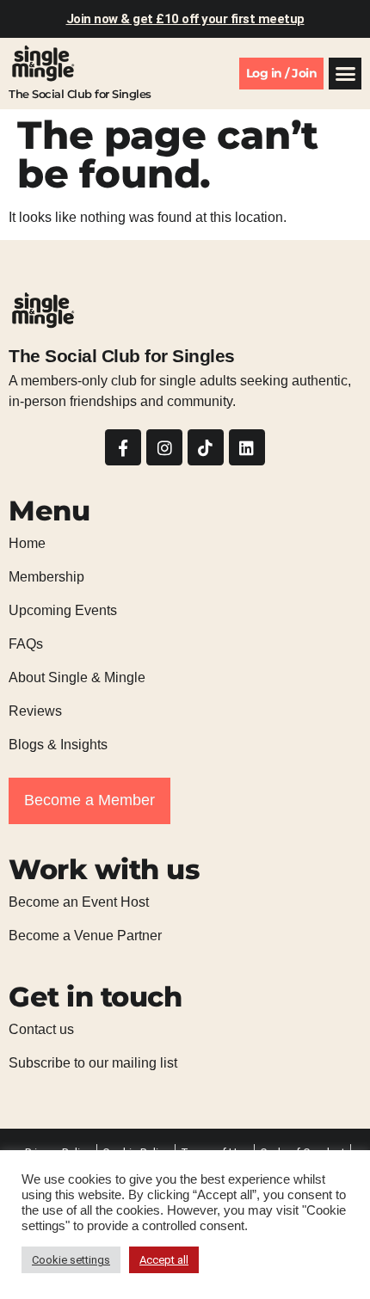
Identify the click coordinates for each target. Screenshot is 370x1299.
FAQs (26, 644)
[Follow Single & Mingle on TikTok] (206, 447)
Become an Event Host (79, 902)
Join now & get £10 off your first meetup (185, 19)
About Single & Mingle (77, 677)
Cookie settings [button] (71, 1259)
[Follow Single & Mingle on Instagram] (164, 447)
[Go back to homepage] (43, 63)
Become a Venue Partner (85, 935)
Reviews (35, 711)
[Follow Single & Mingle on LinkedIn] (247, 447)
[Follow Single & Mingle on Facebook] (123, 447)
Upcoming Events (63, 610)
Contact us (41, 1029)
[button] (345, 74)
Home (27, 543)
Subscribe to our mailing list (93, 1063)
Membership (46, 576)
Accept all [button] (163, 1259)
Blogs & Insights (58, 744)
